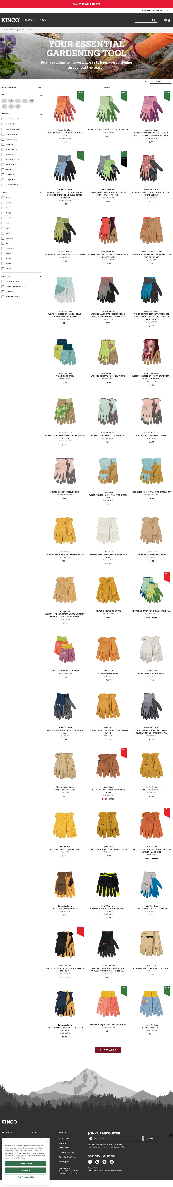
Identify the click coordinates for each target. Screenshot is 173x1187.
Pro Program (64, 1162)
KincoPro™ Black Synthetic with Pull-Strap (108, 910)
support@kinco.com (70, 1173)
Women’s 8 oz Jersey (65, 376)
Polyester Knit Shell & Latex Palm (151, 909)
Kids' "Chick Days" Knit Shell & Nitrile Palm (151, 611)
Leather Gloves (108, 492)
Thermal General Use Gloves (151, 252)
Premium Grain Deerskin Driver (64, 849)
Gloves (21, 30)
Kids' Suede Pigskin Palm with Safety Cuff (151, 492)
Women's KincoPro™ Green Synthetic (108, 376)
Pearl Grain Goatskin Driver (151, 673)
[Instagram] (97, 1162)
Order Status (64, 1138)
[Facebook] (90, 1162)
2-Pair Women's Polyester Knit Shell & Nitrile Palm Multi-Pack (108, 193)
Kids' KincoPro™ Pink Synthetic (64, 492)
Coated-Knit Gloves (65, 130)
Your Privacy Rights (26, 1177)
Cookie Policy (20, 1158)
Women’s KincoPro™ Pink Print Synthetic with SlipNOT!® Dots (151, 377)
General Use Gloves (108, 252)
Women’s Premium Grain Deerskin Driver (65, 555)
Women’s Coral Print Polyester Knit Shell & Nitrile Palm (151, 193)
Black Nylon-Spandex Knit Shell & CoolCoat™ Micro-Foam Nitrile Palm (108, 969)
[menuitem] (29, 20)
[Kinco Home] (11, 20)
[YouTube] (104, 1162)
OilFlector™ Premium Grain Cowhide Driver (108, 791)
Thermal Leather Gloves (64, 787)
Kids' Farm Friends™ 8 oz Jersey (65, 670)
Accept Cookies (25, 1163)
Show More (108, 1050)
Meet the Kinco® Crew (67, 1157)
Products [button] (29, 20)
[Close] (46, 1142)
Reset (40, 87)
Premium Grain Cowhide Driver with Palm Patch (108, 731)
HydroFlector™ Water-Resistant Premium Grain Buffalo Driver (151, 850)
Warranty (62, 1143)
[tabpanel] (86, 567)
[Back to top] (169, 1134)
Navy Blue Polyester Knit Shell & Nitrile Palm (64, 731)
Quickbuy (65, 122)
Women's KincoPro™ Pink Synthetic (151, 436)
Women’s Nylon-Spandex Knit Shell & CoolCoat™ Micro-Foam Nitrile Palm (151, 134)
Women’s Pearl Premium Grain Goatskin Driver (108, 556)
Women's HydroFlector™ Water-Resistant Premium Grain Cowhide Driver (64, 615)
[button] (145, 10)
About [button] (43, 20)
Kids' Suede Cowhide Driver (108, 611)
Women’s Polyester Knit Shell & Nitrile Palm (65, 134)
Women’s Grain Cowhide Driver (151, 555)
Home (5, 30)
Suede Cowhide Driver (151, 790)
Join (150, 1138)
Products (13, 30)
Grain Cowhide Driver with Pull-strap (151, 968)
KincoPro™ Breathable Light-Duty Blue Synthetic (65, 1029)
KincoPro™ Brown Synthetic (65, 909)
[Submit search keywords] (153, 20)
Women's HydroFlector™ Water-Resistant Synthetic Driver (151, 255)
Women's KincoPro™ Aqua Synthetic (108, 436)
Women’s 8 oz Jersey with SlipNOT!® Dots (108, 1025)
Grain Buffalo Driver (108, 673)
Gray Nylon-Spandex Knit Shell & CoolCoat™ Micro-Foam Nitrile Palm (151, 731)
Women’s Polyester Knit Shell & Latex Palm (108, 130)
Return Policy (64, 1148)
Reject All (26, 1170)
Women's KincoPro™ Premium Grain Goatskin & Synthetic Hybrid (64, 315)
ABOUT (33, 1132)
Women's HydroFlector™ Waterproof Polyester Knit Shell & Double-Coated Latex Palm (65, 195)
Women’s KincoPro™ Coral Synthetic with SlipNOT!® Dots (108, 255)
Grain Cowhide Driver (64, 790)
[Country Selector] (170, 4)
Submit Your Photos (67, 1152)
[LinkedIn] (112, 1162)
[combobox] (146, 20)
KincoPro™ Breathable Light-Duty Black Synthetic (65, 969)
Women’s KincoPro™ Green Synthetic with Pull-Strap (65, 437)
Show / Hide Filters (9, 87)
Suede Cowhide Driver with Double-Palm (108, 849)
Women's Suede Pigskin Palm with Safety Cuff (108, 496)
